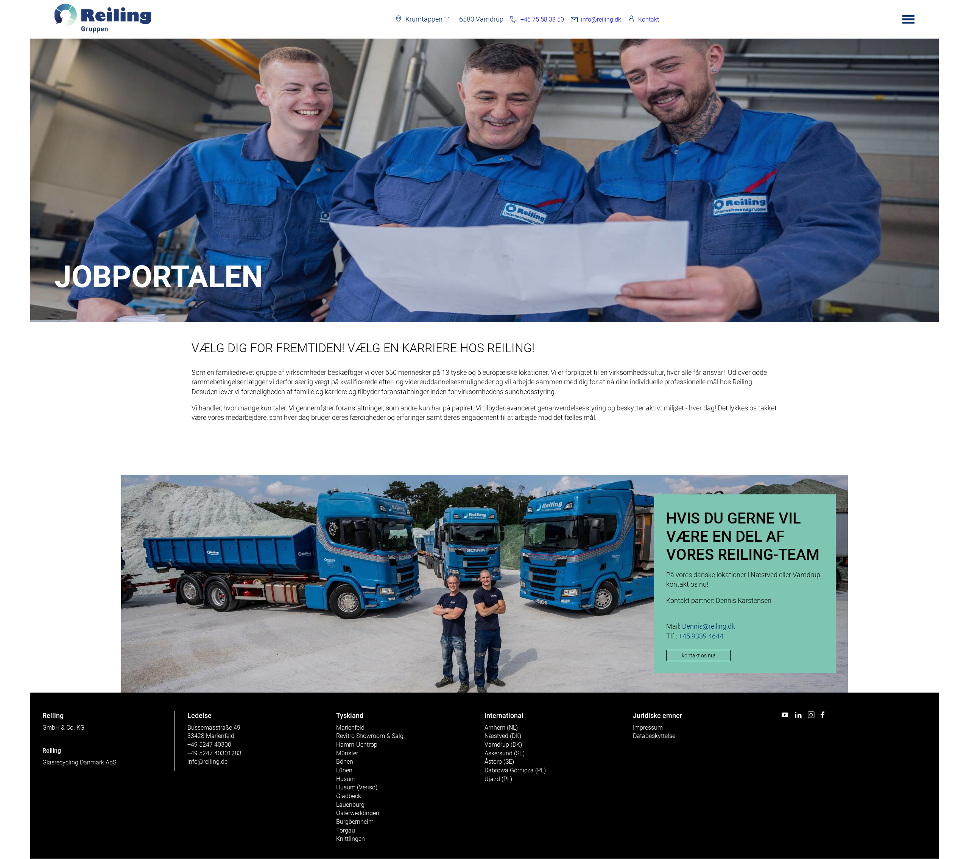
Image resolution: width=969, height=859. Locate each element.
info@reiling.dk (601, 19)
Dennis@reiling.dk (708, 626)
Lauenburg (350, 804)
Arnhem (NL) (501, 727)
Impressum (648, 727)
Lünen (344, 770)
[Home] (103, 31)
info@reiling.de (207, 761)
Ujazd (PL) (498, 779)
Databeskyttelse (654, 735)
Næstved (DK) (502, 735)
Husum (345, 779)
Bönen (344, 761)
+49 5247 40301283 (214, 753)
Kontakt (648, 19)
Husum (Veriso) (356, 787)
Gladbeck (348, 796)
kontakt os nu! (698, 655)
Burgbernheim (355, 821)
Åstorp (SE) (499, 761)
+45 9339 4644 (701, 636)
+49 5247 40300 (209, 744)
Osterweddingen (357, 813)
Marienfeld (350, 727)
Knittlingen (350, 838)
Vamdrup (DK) (503, 744)
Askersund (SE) (504, 753)
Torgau (345, 830)
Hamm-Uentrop (356, 744)
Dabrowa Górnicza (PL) (515, 770)
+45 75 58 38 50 (542, 19)
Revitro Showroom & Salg (369, 735)
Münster (347, 753)
